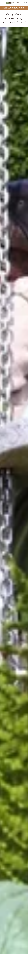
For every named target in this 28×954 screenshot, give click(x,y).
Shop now (22, 8)
